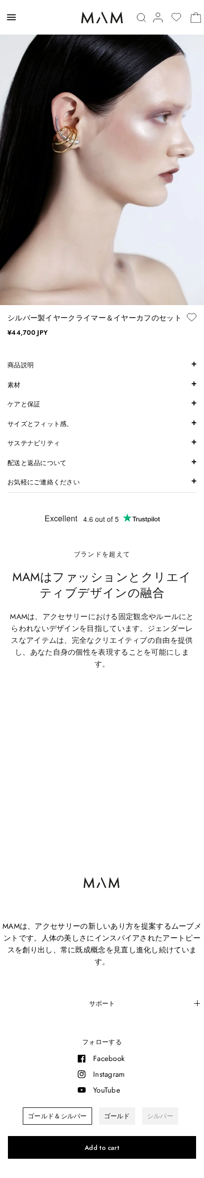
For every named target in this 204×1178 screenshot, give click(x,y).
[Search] (141, 17)
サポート (102, 1003)
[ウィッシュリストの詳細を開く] (176, 17)
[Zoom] (102, 152)
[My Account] (158, 17)
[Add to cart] (102, 1147)
